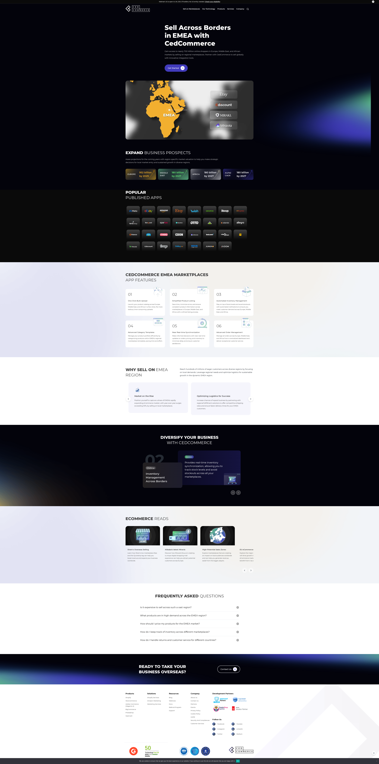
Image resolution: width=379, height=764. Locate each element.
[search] (248, 9)
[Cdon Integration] (179, 235)
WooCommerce (131, 701)
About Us (194, 697)
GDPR (193, 717)
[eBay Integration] (148, 211)
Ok (238, 761)
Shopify (128, 697)
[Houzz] (133, 246)
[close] (373, 2)
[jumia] (209, 246)
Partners (194, 704)
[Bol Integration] (209, 235)
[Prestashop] (221, 708)
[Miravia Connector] (194, 235)
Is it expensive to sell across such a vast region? (165, 607)
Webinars (172, 701)
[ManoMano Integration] (179, 223)
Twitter (219, 734)
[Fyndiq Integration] (163, 235)
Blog (170, 697)
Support (172, 710)
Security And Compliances (200, 720)
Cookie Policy (195, 714)
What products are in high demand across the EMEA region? (173, 615)
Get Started (173, 68)
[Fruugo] (163, 246)
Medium (239, 734)
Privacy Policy (195, 710)
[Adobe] (240, 708)
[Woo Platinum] (240, 699)
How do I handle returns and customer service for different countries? (178, 640)
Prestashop (130, 713)
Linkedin (239, 729)
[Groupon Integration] (209, 211)
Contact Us (225, 669)
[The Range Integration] (133, 235)
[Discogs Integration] (225, 211)
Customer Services (197, 723)
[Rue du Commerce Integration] (148, 235)
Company (240, 9)
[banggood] (148, 223)
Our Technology (208, 9)
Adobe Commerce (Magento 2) (132, 705)
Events (193, 707)
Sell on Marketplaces (191, 9)
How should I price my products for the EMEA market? (170, 623)
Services (230, 9)
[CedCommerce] (138, 8)
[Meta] (133, 211)
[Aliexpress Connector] (240, 211)
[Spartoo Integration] (163, 223)
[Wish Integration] (194, 211)
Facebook (220, 724)
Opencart (129, 716)
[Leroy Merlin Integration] (209, 223)
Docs (171, 704)
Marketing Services (154, 704)
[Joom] (225, 246)
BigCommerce (131, 709)
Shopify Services (153, 697)
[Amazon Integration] (163, 211)
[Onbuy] (179, 246)
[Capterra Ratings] (133, 751)
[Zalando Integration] (225, 223)
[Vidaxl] (225, 235)
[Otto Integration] (194, 223)
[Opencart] (221, 700)
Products (221, 9)
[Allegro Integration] (240, 223)
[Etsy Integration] (179, 211)
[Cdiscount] (148, 246)
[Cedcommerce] (241, 750)
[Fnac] (240, 235)
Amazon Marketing (154, 701)
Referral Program (175, 707)
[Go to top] (374, 753)
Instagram (221, 729)
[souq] (194, 246)
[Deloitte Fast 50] (152, 751)
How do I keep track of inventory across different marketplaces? (175, 632)
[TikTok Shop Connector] (133, 223)
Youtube (239, 724)
